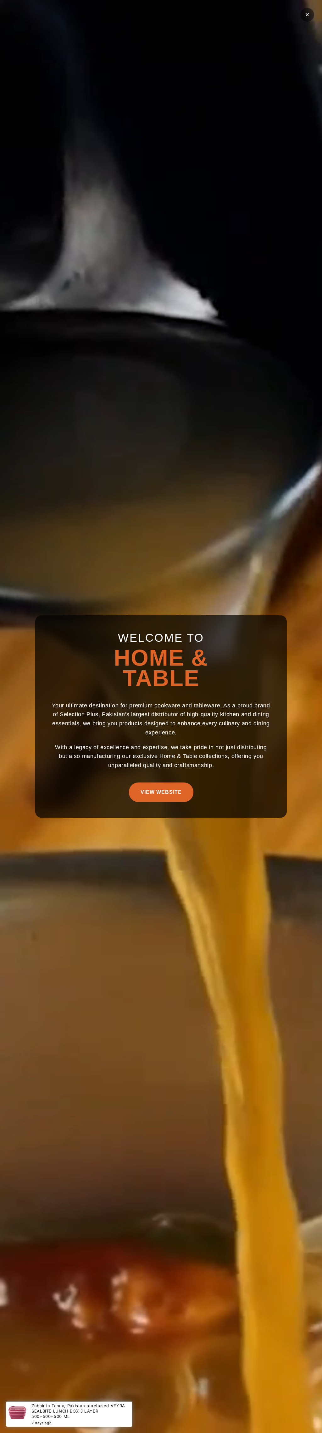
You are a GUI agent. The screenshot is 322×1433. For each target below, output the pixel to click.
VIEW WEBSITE (161, 792)
